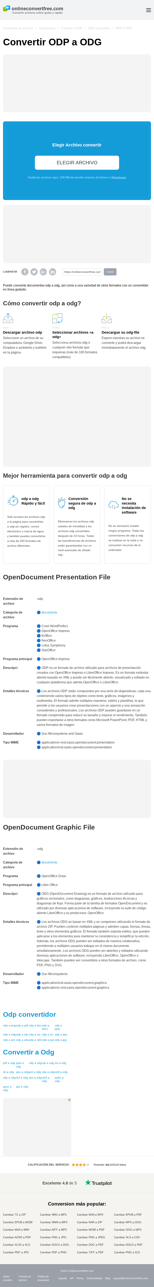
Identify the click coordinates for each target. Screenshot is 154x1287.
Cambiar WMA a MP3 (53, 1222)
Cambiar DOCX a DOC (54, 1244)
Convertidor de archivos (18, 28)
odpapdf (22, 1025)
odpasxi (34, 1034)
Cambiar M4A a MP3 (90, 1214)
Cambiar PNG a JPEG (91, 1237)
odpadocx (45, 1027)
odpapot (9, 1039)
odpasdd (35, 1039)
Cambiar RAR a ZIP (89, 1222)
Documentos (47, 28)
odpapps (61, 1034)
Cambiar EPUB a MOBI (17, 1222)
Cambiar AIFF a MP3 (53, 1229)
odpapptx (58, 1027)
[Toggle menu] (148, 10)
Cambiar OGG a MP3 (127, 1229)
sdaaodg (48, 1072)
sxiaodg (60, 1063)
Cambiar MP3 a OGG (127, 1222)
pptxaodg (20, 1064)
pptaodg (22, 1086)
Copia (110, 271)
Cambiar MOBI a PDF (91, 1229)
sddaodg (61, 1072)
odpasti (47, 1034)
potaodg (35, 1072)
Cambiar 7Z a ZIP (14, 1214)
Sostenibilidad (94, 1278)
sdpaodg (9, 1077)
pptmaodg (59, 1079)
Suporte (62, 1278)
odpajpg (61, 1039)
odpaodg (9, 1034)
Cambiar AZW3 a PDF (17, 1237)
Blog (107, 1278)
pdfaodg (9, 1063)
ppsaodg (22, 1072)
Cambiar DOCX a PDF (128, 1244)
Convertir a (28, 1052)
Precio (80, 1278)
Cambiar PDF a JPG (16, 1252)
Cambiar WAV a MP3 (53, 1214)
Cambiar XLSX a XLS (16, 1244)
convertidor (29, 1014)
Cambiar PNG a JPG (53, 1237)
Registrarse (118, 177)
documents (49, 612)
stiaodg (8, 1072)
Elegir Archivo (77, 162)
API (72, 1278)
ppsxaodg (7, 1088)
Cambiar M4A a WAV (16, 1229)
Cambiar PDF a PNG (53, 1252)
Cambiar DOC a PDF (90, 1244)
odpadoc (35, 1025)
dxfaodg (22, 1077)
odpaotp (22, 1034)
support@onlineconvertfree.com (130, 1278)
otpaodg (48, 1063)
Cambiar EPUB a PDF (128, 1214)
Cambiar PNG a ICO (127, 1252)
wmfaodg (46, 1079)
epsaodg (35, 1077)
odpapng (9, 1025)
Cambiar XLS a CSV (127, 1237)
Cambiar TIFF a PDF (90, 1252)
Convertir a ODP (71, 28)
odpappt (48, 1039)
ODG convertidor (99, 28)
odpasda (22, 1039)
